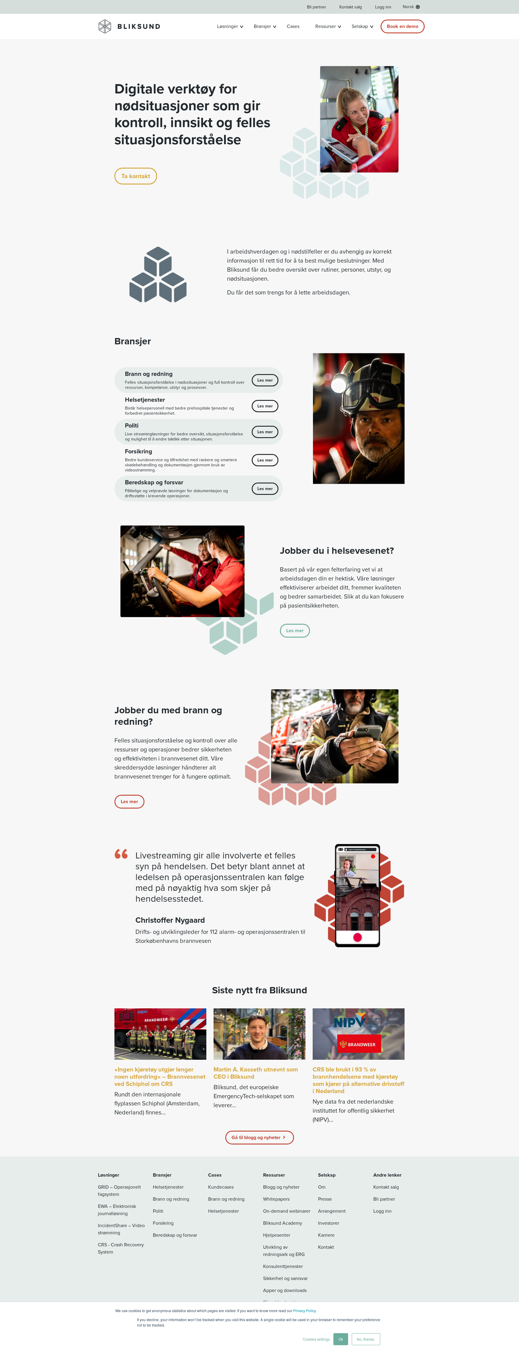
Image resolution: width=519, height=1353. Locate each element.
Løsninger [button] (227, 26)
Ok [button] (340, 1339)
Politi (158, 1211)
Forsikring (163, 1223)
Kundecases (221, 1187)
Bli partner (316, 7)
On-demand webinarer (286, 1211)
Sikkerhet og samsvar (285, 1278)
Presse (325, 1199)
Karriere (326, 1235)
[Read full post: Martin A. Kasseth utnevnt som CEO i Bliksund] (259, 1034)
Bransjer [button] (262, 26)
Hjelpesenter (276, 1235)
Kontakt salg (350, 7)
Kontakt (326, 1247)
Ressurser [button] (325, 26)
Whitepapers (276, 1199)
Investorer (328, 1223)
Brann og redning (171, 1199)
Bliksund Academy (282, 1223)
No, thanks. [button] (366, 1339)
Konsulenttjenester (283, 1266)
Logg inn (383, 7)
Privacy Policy (304, 1310)
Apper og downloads (285, 1290)
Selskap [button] (360, 26)
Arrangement (332, 1211)
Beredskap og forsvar (175, 1235)
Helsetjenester (168, 1187)
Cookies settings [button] (316, 1339)
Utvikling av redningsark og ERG (284, 1251)
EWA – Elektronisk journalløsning (117, 1210)
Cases (293, 26)
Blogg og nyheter (281, 1187)
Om (322, 1187)
